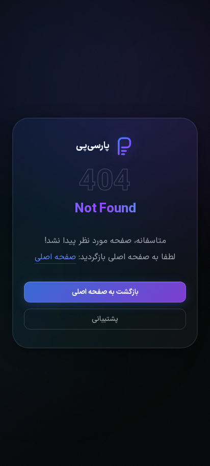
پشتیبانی (105, 319)
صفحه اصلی (55, 257)
